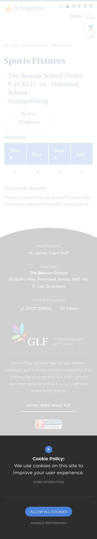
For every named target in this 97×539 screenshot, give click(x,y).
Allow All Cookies (48, 512)
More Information (48, 482)
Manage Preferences (48, 523)
